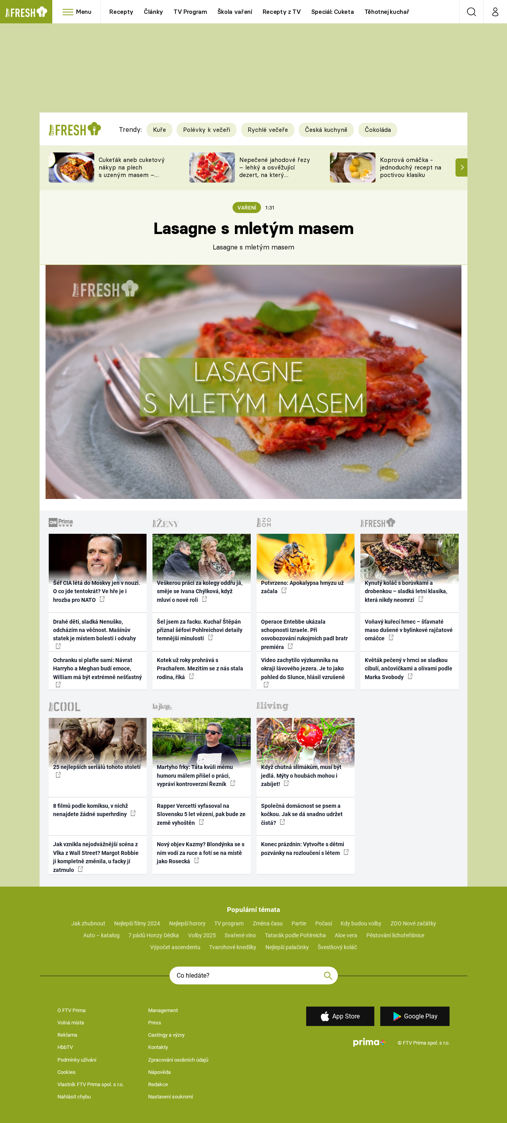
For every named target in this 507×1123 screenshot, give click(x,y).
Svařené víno (240, 935)
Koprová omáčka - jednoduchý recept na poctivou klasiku (410, 167)
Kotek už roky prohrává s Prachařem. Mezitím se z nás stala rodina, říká (200, 668)
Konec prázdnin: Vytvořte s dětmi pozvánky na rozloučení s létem (302, 848)
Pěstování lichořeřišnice (395, 935)
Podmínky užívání (76, 1060)
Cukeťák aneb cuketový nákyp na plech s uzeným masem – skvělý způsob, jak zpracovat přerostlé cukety (132, 178)
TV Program (190, 11)
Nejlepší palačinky (287, 947)
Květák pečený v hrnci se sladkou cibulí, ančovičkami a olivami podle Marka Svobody (408, 668)
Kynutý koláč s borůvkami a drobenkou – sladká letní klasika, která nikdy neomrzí (406, 591)
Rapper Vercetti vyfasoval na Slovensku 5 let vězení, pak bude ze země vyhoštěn (201, 814)
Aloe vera (346, 935)
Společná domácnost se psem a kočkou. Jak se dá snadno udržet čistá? (302, 814)
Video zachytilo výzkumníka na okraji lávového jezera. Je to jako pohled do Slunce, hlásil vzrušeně (303, 668)
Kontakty (158, 1047)
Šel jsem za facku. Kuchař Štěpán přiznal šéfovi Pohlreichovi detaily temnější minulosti (199, 630)
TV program (229, 923)
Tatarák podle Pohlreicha (295, 935)
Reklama (67, 1035)
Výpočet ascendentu (175, 947)
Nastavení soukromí (170, 1097)
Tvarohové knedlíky (232, 947)
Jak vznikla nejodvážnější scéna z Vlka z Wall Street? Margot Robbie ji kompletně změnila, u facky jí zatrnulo (96, 857)
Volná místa (70, 1023)
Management (163, 1010)
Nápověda (159, 1072)
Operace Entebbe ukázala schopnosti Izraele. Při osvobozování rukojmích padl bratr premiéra (304, 634)
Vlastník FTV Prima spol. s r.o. (90, 1084)
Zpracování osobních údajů (178, 1060)
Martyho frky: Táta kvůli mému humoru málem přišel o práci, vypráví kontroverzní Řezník (195, 775)
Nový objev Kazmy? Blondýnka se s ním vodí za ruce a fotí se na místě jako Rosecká (200, 852)
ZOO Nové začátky (413, 923)
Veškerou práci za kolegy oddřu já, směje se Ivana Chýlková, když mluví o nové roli (199, 591)
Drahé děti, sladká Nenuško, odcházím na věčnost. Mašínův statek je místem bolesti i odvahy (94, 630)
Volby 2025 (202, 935)
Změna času (268, 923)
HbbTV (65, 1047)
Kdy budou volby (361, 923)
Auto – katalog (101, 935)
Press (154, 1023)
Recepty (121, 11)
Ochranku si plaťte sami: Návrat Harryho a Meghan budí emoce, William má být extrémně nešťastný (97, 668)
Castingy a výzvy (166, 1035)
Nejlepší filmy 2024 (137, 923)
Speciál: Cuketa (332, 11)
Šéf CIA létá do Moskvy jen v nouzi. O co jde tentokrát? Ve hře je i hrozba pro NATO (96, 591)
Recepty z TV (282, 11)
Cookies (66, 1072)
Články (153, 11)
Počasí (323, 923)
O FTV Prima (71, 1010)
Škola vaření (234, 11)
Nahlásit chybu (74, 1097)
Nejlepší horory (187, 923)
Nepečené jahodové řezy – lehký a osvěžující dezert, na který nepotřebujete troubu (274, 171)
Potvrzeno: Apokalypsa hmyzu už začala (302, 587)
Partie (299, 923)
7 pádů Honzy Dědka (153, 935)
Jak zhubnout (88, 923)
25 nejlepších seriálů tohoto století (97, 767)
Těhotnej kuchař (387, 11)
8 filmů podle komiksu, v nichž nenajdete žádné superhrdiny (90, 810)
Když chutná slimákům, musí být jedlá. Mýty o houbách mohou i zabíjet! (301, 775)
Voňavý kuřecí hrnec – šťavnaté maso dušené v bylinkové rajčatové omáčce (409, 630)
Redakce (158, 1084)
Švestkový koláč (337, 947)
